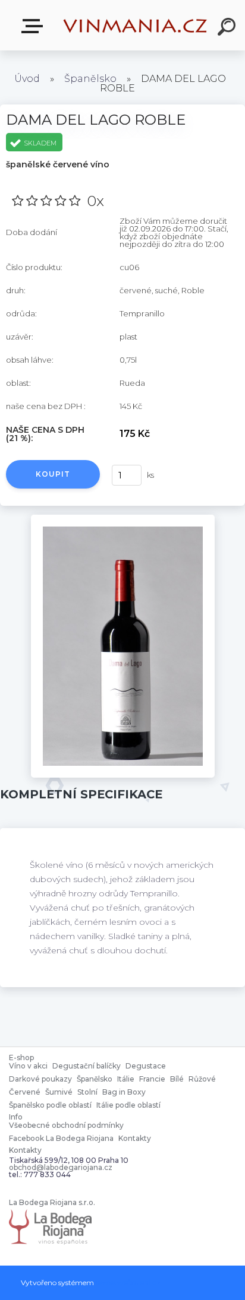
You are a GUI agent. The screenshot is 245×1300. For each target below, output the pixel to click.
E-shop (34, 26)
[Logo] (135, 25)
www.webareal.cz (128, 1282)
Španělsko (90, 78)
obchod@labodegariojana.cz (60, 1167)
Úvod (27, 78)
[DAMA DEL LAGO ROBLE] (123, 518)
